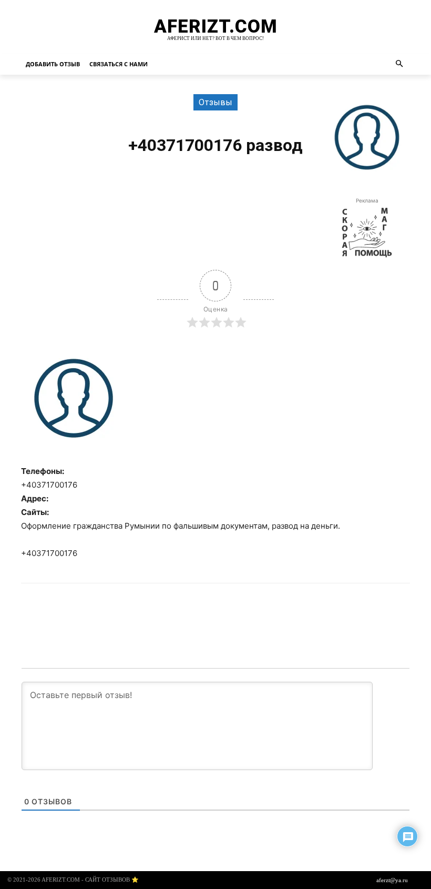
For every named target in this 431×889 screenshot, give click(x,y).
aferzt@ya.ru (392, 880)
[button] (400, 64)
